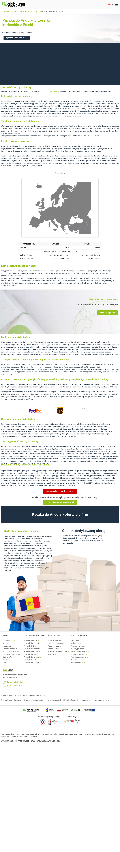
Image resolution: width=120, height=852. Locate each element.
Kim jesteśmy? (8, 640)
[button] (111, 4)
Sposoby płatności (77, 649)
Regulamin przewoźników (33, 700)
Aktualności (7, 646)
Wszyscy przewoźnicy (78, 657)
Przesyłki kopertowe (55, 640)
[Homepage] (19, 4)
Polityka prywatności (53, 700)
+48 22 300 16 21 (15, 685)
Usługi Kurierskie (55, 636)
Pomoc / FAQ (75, 640)
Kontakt (6, 660)
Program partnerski (78, 646)
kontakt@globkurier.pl (17, 682)
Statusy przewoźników (79, 651)
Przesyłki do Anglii (30, 640)
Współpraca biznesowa (11, 654)
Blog (4, 643)
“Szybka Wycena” (51, 91)
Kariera (5, 662)
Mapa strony (86, 700)
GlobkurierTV (7, 657)
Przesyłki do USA (30, 660)
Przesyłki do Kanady (31, 649)
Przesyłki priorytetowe (56, 643)
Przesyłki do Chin (30, 646)
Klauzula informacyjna (71, 700)
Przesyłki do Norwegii (31, 657)
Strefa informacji (79, 636)
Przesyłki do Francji (31, 651)
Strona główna (6, 700)
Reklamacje (75, 643)
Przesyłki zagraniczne (34, 636)
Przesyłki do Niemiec (31, 654)
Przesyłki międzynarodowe (57, 651)
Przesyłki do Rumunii (31, 662)
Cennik (73, 660)
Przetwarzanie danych (102, 700)
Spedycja (51, 654)
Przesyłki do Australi (31, 643)
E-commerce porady (10, 649)
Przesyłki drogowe (54, 646)
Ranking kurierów (77, 662)
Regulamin (18, 700)
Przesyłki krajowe (54, 649)
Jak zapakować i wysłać (11, 651)
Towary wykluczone (78, 654)
